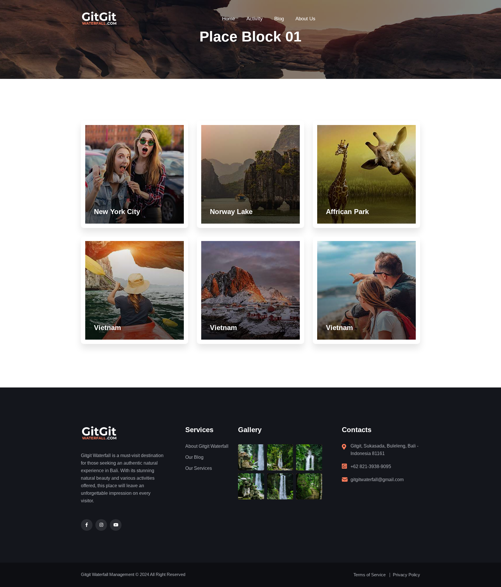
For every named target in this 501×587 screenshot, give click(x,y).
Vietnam (107, 327)
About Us (305, 18)
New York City (117, 211)
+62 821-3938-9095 (371, 466)
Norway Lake (231, 211)
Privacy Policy (406, 574)
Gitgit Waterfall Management (107, 574)
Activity (254, 18)
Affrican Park (347, 211)
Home (228, 18)
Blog (279, 18)
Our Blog (194, 457)
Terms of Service (369, 574)
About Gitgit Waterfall (206, 446)
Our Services (198, 468)
